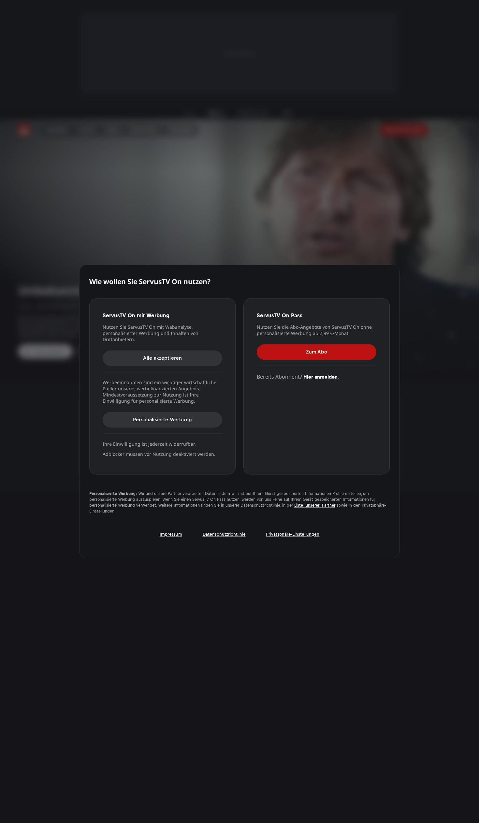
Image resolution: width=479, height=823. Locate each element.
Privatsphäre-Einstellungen (292, 534)
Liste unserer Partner (314, 505)
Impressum (171, 534)
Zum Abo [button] (316, 351)
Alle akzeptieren (162, 358)
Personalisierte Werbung (162, 419)
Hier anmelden (320, 377)
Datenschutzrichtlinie (224, 534)
